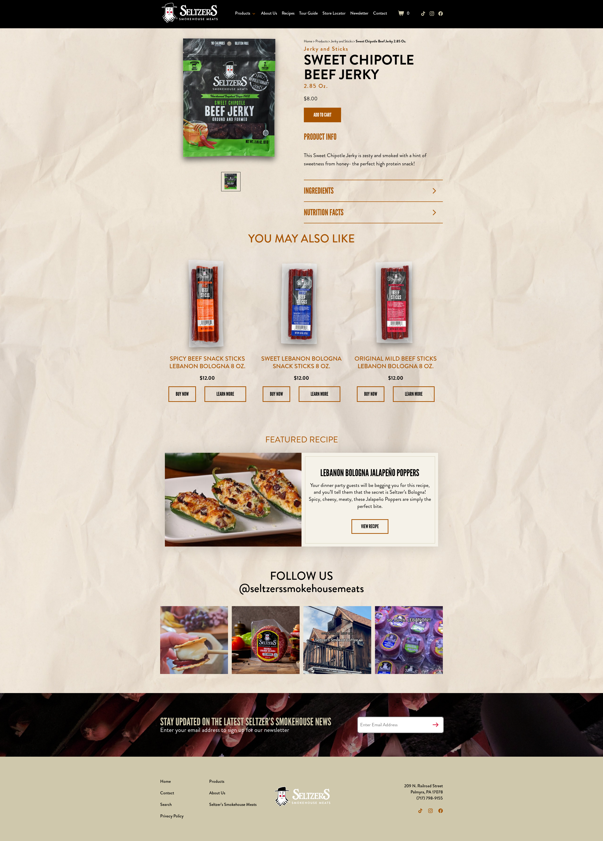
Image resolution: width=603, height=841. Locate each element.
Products (242, 13)
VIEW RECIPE (370, 526)
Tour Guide (308, 13)
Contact (380, 13)
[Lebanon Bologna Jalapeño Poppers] (233, 500)
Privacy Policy (171, 816)
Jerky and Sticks (342, 41)
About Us (269, 13)
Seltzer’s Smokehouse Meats (233, 804)
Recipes (288, 13)
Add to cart (322, 115)
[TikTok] (423, 13)
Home (308, 41)
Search (166, 804)
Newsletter (359, 13)
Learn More (225, 394)
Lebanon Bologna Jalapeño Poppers (369, 473)
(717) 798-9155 (429, 798)
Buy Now (182, 394)
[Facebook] (440, 13)
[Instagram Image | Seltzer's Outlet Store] (194, 640)
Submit (435, 725)
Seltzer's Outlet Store (189, 13)
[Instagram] (432, 13)
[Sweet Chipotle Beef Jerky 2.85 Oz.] (230, 181)
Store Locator (334, 13)
